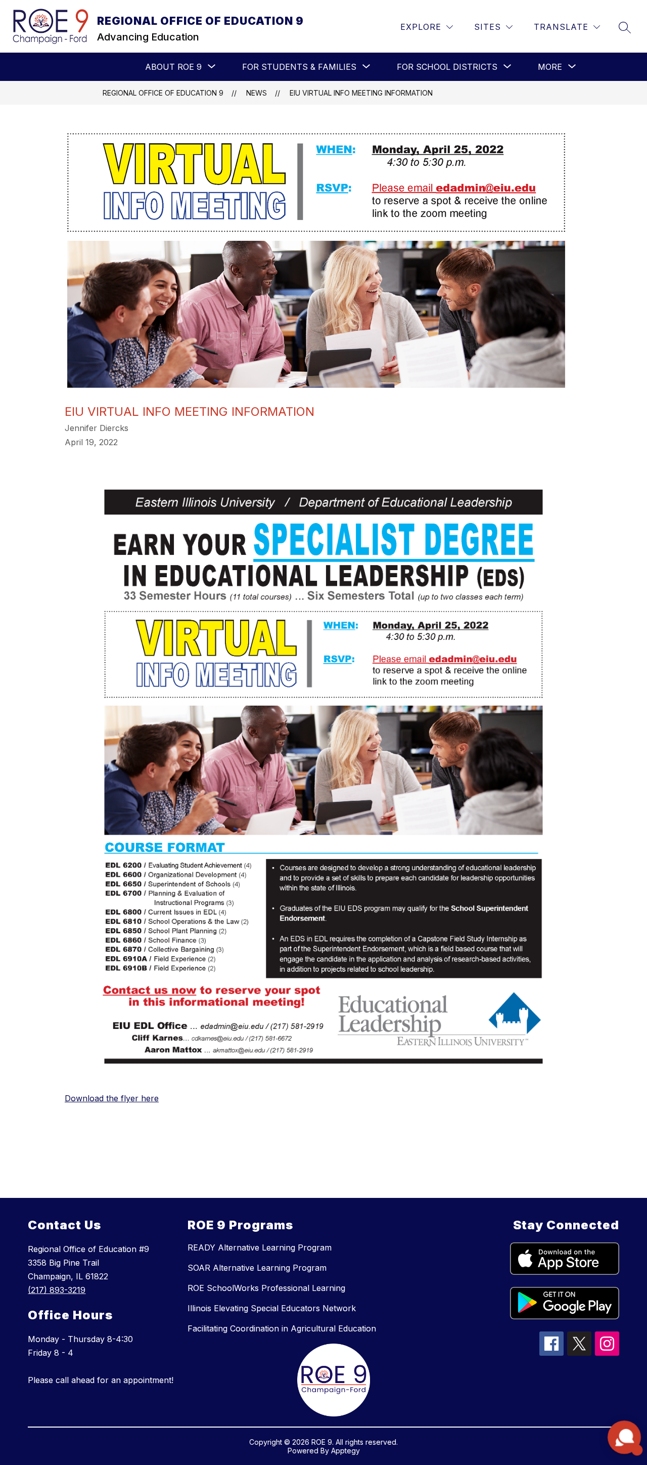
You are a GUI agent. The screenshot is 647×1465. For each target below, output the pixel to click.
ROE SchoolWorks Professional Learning (266, 1288)
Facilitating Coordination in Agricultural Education (282, 1328)
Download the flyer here (112, 1098)
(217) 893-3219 (56, 1290)
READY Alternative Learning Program (260, 1247)
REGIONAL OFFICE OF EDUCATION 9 (163, 93)
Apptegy (345, 1450)
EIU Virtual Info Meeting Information (361, 93)
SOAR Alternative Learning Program (257, 1268)
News (256, 93)
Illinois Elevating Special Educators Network (272, 1308)
